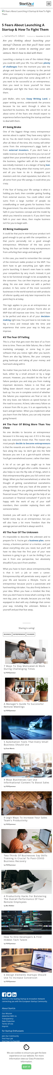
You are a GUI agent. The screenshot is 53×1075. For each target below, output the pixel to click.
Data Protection (8, 1021)
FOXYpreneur (11, 673)
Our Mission (7, 1013)
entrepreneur (19, 634)
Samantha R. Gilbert (14, 35)
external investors (18, 150)
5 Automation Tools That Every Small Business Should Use (26, 743)
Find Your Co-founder (11, 1041)
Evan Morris (10, 748)
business (7, 634)
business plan (36, 540)
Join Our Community (10, 1036)
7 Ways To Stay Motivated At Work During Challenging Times (24, 667)
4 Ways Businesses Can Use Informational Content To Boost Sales (26, 781)
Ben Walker (10, 906)
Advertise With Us (9, 1016)
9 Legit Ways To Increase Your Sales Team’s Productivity (25, 819)
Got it (26, 1066)
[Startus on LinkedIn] (14, 995)
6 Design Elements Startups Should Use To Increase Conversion (25, 976)
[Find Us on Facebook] (4, 995)
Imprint (5, 1026)
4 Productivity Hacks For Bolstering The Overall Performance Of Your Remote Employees (25, 899)
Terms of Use (7, 1024)
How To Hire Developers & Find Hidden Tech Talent (23, 938)
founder (30, 634)
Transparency (7, 1018)
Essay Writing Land (36, 98)
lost (48, 164)
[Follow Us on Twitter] (9, 995)
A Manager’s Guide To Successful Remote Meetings (24, 705)
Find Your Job (7, 1038)
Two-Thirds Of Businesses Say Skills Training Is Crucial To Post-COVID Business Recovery (25, 858)
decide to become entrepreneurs (33, 443)
